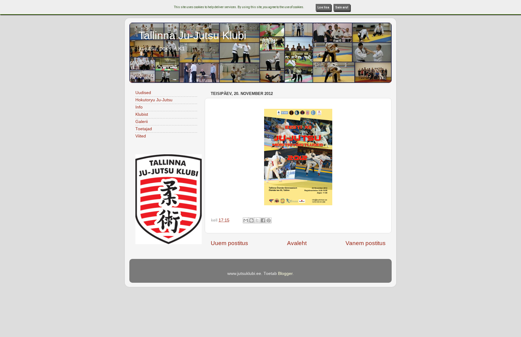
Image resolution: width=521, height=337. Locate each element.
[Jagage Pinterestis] (269, 220)
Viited (140, 136)
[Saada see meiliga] (246, 220)
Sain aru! (341, 7)
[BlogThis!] (251, 220)
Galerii (141, 121)
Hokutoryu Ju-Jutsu (153, 100)
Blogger (285, 273)
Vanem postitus (366, 243)
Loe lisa (323, 7)
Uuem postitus (229, 243)
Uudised (143, 92)
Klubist (141, 114)
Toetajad (143, 129)
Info (139, 107)
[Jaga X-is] (257, 220)
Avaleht (297, 243)
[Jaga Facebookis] (263, 220)
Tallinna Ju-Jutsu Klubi (192, 35)
